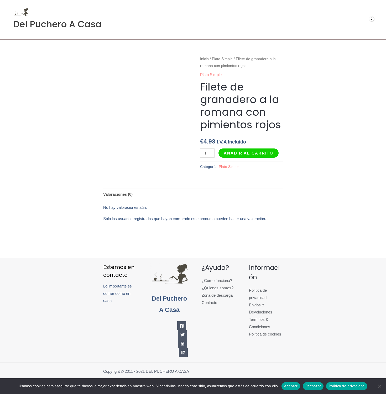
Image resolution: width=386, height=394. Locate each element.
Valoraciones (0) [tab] (118, 194)
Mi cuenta (325, 19)
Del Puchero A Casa (57, 24)
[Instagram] (182, 343)
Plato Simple (222, 59)
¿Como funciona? (217, 280)
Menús (291, 19)
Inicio (204, 59)
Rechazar (313, 386)
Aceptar (291, 386)
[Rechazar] (379, 386)
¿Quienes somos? (217, 288)
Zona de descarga (217, 295)
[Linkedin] (183, 352)
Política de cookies (265, 334)
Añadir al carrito (248, 153)
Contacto (209, 302)
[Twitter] (182, 334)
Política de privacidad (347, 386)
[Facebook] (181, 325)
